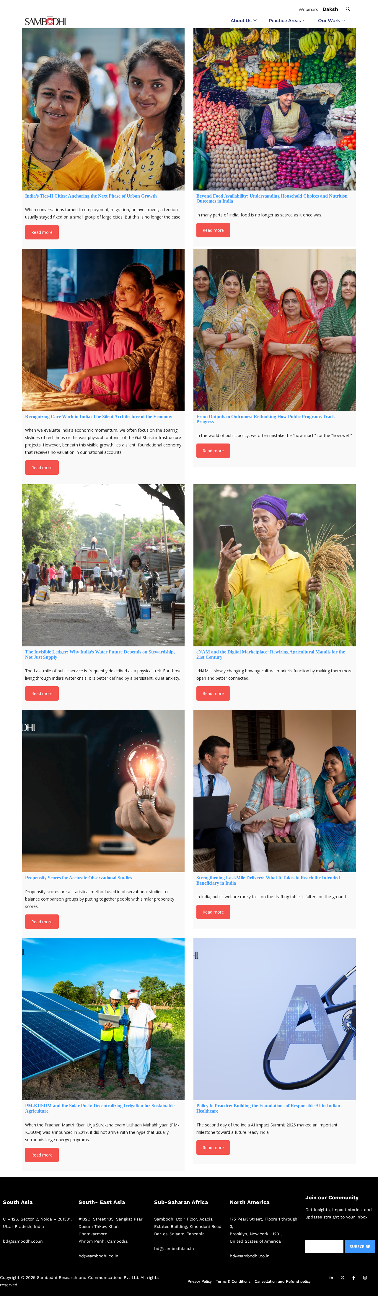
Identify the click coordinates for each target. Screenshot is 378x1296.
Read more (42, 232)
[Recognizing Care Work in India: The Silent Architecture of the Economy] (103, 330)
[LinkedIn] (331, 1278)
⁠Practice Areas (285, 20)
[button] (347, 8)
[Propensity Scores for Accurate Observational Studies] (103, 791)
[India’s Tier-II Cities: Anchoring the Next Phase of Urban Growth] (103, 109)
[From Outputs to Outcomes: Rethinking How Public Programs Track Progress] (274, 330)
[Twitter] (343, 1278)
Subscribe (360, 1246)
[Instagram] (365, 1278)
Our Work (329, 20)
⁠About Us (241, 20)
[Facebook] (354, 1278)
